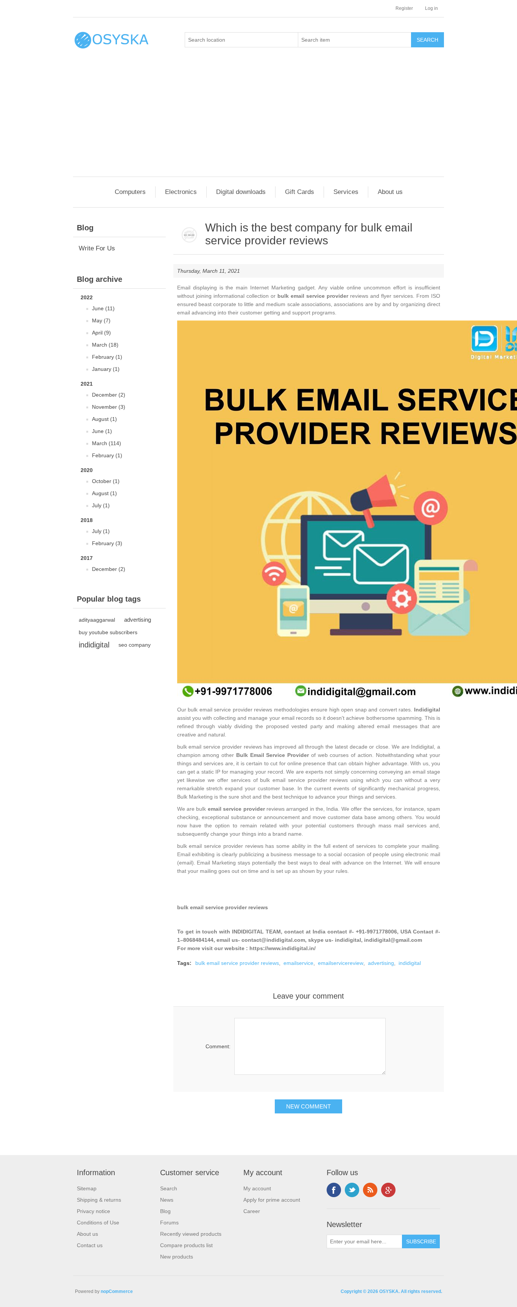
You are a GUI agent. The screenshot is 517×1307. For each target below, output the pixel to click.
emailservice (298, 963)
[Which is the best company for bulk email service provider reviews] (189, 235)
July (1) (101, 505)
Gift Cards (299, 191)
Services (345, 191)
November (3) (108, 407)
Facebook (334, 1190)
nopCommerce (117, 1291)
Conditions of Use (98, 1222)
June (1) (102, 431)
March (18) (105, 345)
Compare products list (186, 1245)
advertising (137, 619)
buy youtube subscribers (108, 632)
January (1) (106, 369)
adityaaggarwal (97, 620)
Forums (169, 1222)
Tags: (184, 963)
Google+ (388, 1190)
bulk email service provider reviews (222, 907)
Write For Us (97, 248)
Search (168, 1188)
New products (176, 1257)
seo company (134, 645)
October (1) (106, 481)
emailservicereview (340, 963)
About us (390, 191)
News (166, 1200)
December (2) (108, 395)
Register (404, 8)
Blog (165, 1211)
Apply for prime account (271, 1200)
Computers (130, 191)
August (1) (104, 419)
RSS (370, 1190)
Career (251, 1211)
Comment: (218, 1046)
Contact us (90, 1245)
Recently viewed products (190, 1234)
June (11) (103, 308)
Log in (431, 8)
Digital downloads (241, 191)
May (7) (101, 320)
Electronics (181, 191)
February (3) (107, 543)
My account (257, 1188)
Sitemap (87, 1188)
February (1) (107, 357)
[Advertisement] (260, 120)
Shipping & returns (99, 1200)
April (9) (101, 333)
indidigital (94, 645)
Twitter (352, 1190)
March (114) (106, 443)
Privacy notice (93, 1211)
